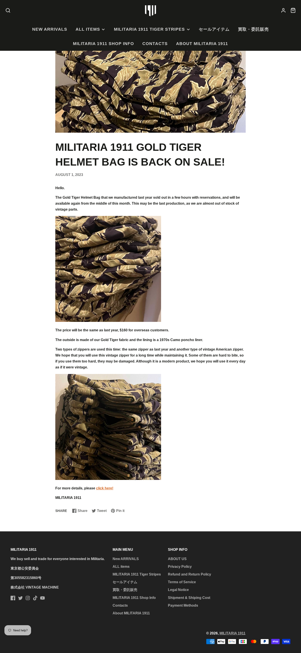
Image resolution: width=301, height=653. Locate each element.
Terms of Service (182, 582)
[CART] (293, 11)
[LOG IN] (283, 11)
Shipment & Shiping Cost (189, 598)
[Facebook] (13, 598)
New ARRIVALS (49, 29)
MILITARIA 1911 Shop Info (103, 43)
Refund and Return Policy (189, 574)
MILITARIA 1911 (232, 633)
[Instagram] (27, 598)
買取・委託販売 (253, 29)
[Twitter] (20, 598)
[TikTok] (35, 598)
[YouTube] (42, 598)
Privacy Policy (180, 566)
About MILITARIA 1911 (202, 43)
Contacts (155, 43)
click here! (104, 488)
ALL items (88, 29)
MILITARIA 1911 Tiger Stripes (149, 29)
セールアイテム (214, 29)
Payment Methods (183, 605)
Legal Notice (178, 590)
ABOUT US (177, 559)
